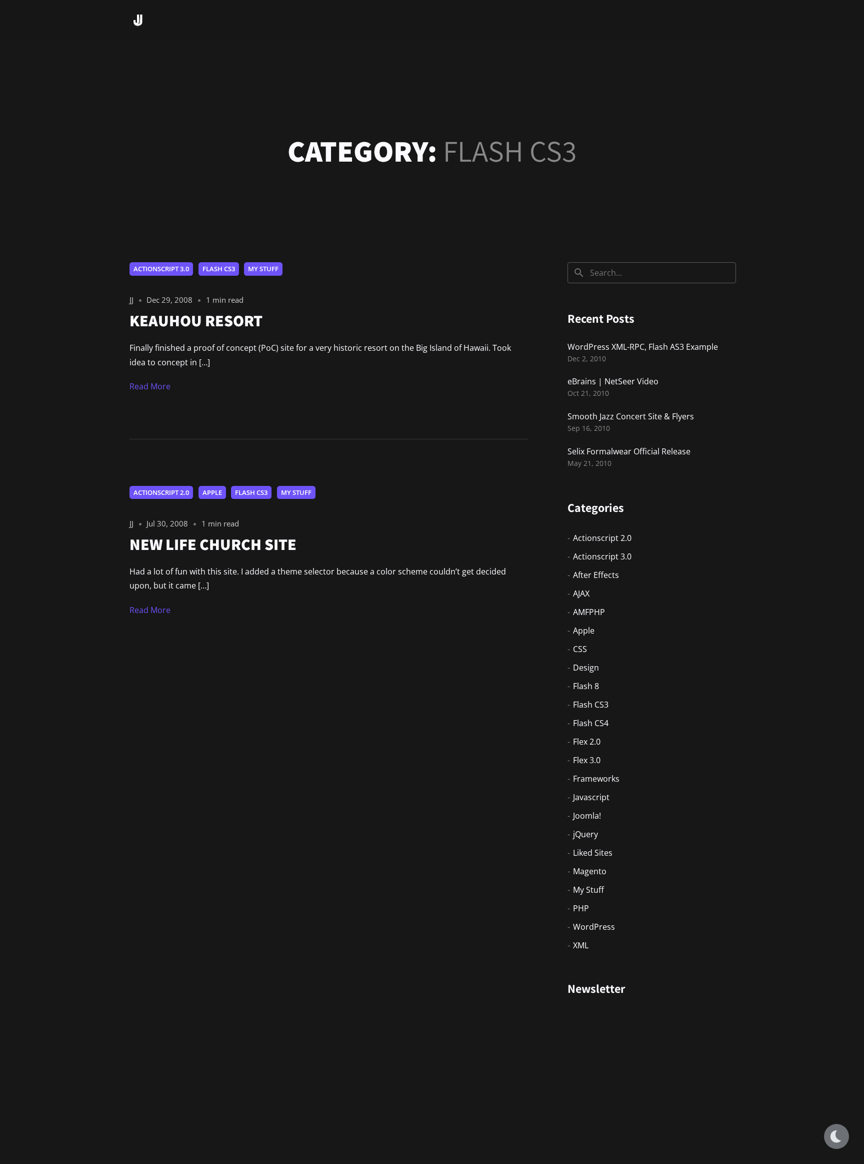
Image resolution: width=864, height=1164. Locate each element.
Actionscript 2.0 (161, 492)
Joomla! (587, 815)
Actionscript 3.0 (161, 268)
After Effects (596, 574)
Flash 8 (586, 686)
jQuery (585, 834)
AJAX (581, 593)
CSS (580, 649)
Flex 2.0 (586, 741)
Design (586, 667)
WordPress (594, 926)
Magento (589, 871)
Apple (212, 492)
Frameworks (596, 778)
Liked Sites (592, 852)
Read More (150, 386)
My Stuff (263, 268)
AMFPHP (589, 612)
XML (580, 945)
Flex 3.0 (586, 760)
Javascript (591, 797)
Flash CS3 (218, 268)
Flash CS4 (590, 723)
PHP (581, 908)
